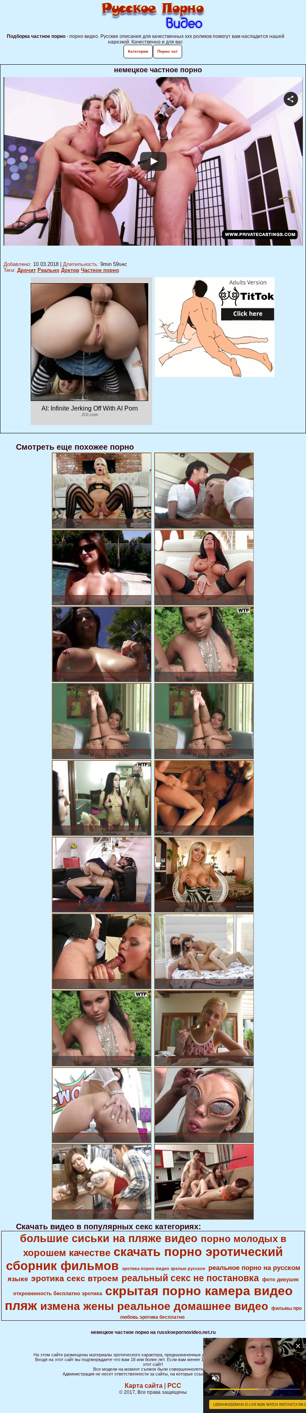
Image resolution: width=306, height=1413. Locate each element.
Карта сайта (144, 1385)
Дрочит (26, 270)
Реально (48, 270)
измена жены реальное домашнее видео (154, 1306)
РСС (174, 1385)
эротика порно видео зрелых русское (163, 1268)
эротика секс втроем (74, 1278)
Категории (138, 51)
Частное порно (100, 270)
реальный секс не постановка (190, 1278)
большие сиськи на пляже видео (109, 1238)
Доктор (70, 270)
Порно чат (167, 51)
